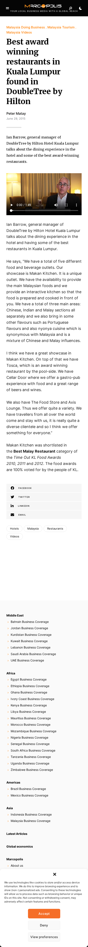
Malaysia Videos (19, 32)
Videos (14, 536)
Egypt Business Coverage (29, 679)
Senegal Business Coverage (30, 744)
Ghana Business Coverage (29, 692)
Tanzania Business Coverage (31, 757)
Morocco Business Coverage (30, 724)
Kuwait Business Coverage (29, 641)
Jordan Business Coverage (29, 628)
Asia (9, 808)
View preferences (44, 937)
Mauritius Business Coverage (31, 718)
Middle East (14, 615)
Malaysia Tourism (61, 27)
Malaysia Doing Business (25, 27)
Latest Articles (16, 833)
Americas (13, 782)
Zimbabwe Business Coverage (32, 769)
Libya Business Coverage (28, 711)
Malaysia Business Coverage (30, 821)
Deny (44, 925)
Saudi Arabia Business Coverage (33, 654)
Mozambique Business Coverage (33, 731)
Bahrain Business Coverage (30, 621)
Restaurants (55, 528)
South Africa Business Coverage (33, 750)
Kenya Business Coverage (29, 705)
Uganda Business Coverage (30, 763)
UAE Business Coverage (27, 660)
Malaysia (33, 528)
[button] (55, 874)
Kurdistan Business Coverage (31, 634)
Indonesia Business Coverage (31, 814)
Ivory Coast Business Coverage (32, 699)
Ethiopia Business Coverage (30, 686)
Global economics (19, 846)
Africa (10, 673)
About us (17, 865)
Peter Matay (16, 113)
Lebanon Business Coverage (30, 647)
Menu (7, 8)
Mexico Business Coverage (29, 795)
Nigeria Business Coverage (29, 737)
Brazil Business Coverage (28, 789)
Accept (44, 914)
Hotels (14, 528)
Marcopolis (14, 859)
